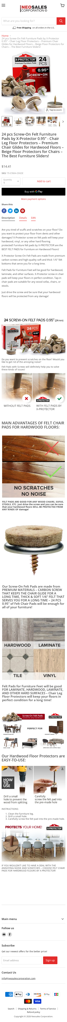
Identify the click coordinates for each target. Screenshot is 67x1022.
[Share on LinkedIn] (16, 210)
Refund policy (33, 1012)
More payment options (33, 199)
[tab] (8, 218)
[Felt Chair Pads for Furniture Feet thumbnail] (7, 121)
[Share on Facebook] (4, 210)
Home (5, 35)
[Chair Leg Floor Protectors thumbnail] (41, 121)
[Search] (61, 21)
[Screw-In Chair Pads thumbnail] (30, 121)
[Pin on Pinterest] (22, 210)
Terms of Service (48, 1008)
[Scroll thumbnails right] (62, 122)
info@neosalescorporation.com (18, 978)
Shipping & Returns (27, 1008)
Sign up (50, 960)
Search (11, 1008)
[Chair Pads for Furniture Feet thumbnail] (52, 121)
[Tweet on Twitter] (10, 210)
